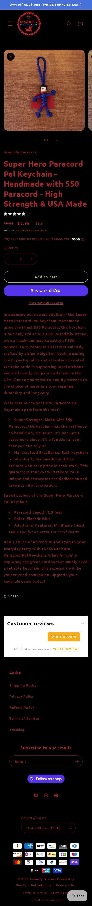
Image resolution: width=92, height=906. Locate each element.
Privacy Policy (21, 696)
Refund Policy (21, 707)
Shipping (10, 230)
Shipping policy (62, 893)
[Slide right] (56, 140)
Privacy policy (66, 885)
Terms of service (35, 893)
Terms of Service (24, 718)
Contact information (48, 900)
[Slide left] (35, 140)
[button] (9, 23)
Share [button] (13, 596)
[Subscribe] (76, 761)
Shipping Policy (23, 685)
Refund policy (41, 885)
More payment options (46, 302)
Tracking (17, 729)
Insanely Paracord (43, 879)
